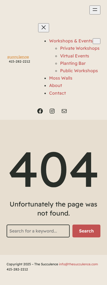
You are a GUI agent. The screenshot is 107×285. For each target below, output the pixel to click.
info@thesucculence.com (78, 264)
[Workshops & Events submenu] (96, 41)
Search (86, 231)
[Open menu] (94, 9)
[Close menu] (43, 27)
